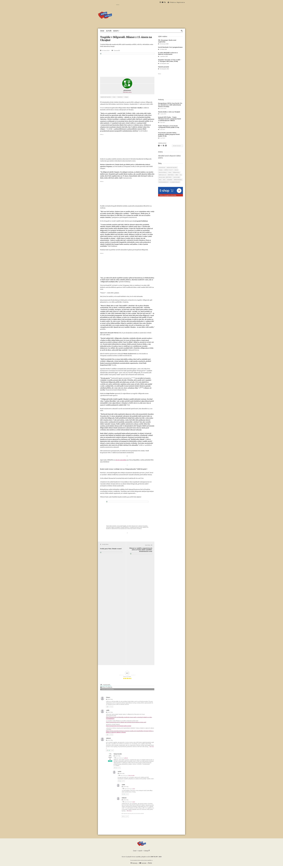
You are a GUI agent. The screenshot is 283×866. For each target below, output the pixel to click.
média (177, 174)
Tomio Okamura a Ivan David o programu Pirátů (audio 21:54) (168, 126)
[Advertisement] (150, 15)
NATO (164, 179)
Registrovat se (181, 2)
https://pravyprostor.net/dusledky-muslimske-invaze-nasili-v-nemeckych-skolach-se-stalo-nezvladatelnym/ (129, 717)
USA (180, 174)
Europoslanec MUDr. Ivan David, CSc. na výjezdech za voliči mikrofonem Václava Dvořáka (170, 104)
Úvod (102, 31)
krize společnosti (163, 172)
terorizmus (119, 97)
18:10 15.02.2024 (121, 460)
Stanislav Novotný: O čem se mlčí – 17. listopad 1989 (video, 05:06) (169, 60)
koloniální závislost (175, 182)
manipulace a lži (162, 174)
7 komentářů (116, 50)
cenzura (176, 169)
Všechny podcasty (177, 145)
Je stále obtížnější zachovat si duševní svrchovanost (168, 53)
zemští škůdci (171, 174)
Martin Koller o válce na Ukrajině (169, 112)
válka (160, 179)
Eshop (115, 31)
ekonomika (169, 179)
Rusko (114, 97)
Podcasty (134, 863)
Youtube (143, 863)
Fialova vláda (176, 177)
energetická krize (178, 179)
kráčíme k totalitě (168, 169)
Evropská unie (162, 167)
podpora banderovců (163, 182)
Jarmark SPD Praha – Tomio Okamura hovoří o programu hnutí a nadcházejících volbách (169, 118)
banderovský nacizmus (106, 97)
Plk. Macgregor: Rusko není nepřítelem (167, 41)
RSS (150, 863)
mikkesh (126, 758)
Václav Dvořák (131, 775)
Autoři (108, 31)
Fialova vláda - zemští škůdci (165, 177)
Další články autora (127, 92)
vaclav (133, 788)
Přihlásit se (173, 2)
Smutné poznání (163, 67)
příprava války (176, 172)
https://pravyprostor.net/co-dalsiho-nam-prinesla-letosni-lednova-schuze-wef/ (126, 722)
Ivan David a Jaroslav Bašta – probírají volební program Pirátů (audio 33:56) (169, 134)
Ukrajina (126, 97)
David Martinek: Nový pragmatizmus (170, 47)
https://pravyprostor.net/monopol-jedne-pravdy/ (118, 726)
